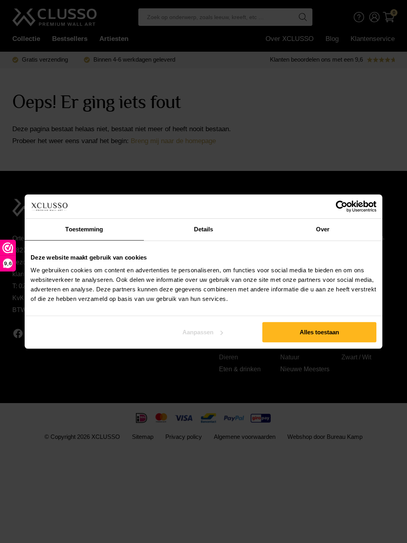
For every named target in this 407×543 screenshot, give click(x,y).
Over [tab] (322, 229)
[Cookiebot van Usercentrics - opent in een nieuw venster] (341, 206)
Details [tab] (203, 229)
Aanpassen (197, 332)
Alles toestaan (319, 332)
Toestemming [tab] (84, 229)
